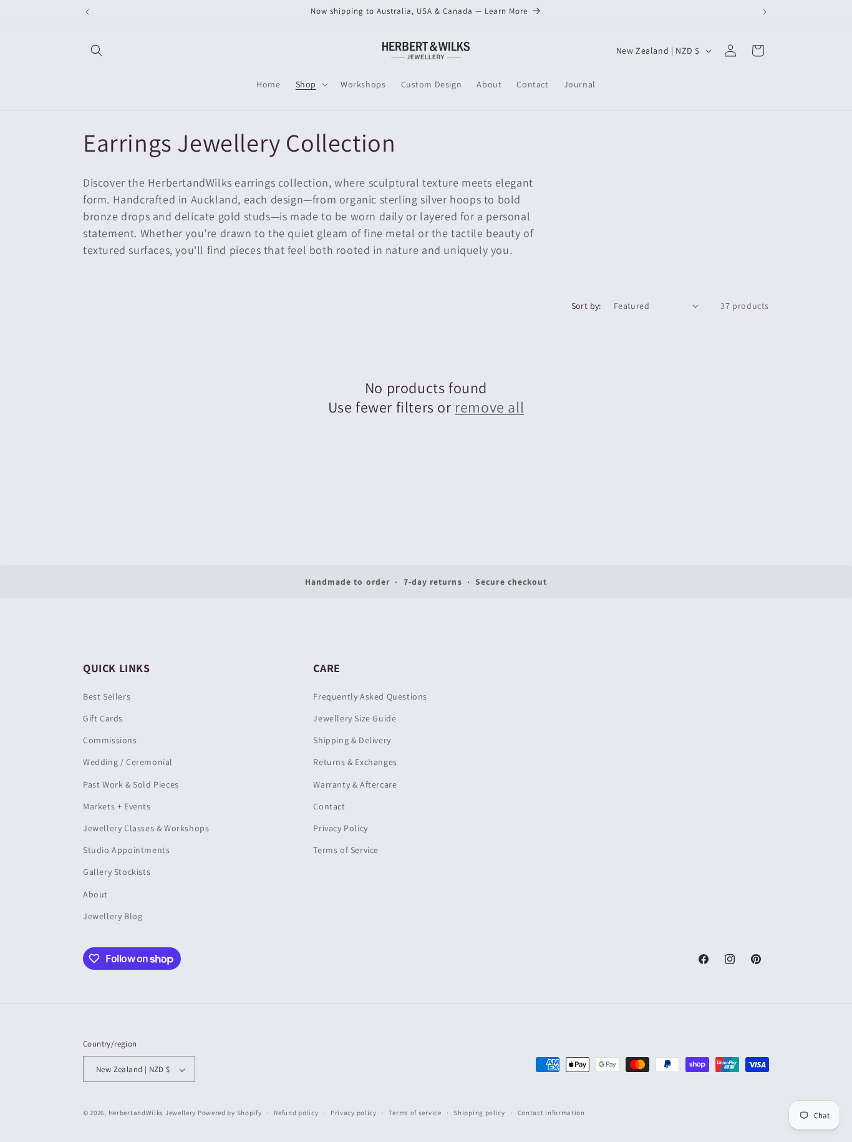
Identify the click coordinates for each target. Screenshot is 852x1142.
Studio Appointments (126, 850)
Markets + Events (117, 806)
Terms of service (415, 1112)
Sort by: (586, 305)
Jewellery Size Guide (354, 718)
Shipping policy (479, 1112)
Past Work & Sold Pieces (131, 784)
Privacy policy (354, 1112)
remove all (489, 407)
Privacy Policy (340, 828)
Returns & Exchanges (355, 762)
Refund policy (296, 1112)
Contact (329, 806)
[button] (96, 50)
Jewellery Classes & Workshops (146, 828)
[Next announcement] (764, 12)
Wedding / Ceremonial (128, 762)
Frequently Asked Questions (370, 696)
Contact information (551, 1112)
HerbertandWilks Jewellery (152, 1113)
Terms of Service (346, 850)
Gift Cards (103, 718)
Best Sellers (106, 696)
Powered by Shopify (230, 1113)
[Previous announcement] (87, 12)
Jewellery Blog (112, 916)
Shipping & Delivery (351, 740)
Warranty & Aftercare (355, 784)
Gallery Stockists (116, 872)
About (95, 894)
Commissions (110, 740)
